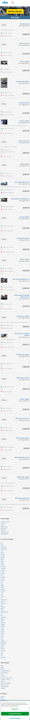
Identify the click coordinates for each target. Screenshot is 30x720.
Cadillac (3, 565)
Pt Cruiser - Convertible (6, 678)
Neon (2, 674)
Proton (2, 627)
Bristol (2, 561)
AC (1, 542)
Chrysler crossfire (24, 43)
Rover (2, 634)
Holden (2, 586)
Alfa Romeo (3, 547)
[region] (15, 710)
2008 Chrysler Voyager (23, 238)
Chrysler (3, 570)
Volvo (2, 654)
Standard (3, 643)
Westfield (3, 657)
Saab (2, 636)
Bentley (2, 556)
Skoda (2, 640)
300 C (2, 665)
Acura (2, 544)
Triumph (3, 650)
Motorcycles (4, 700)
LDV (2, 605)
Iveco (2, 593)
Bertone (3, 558)
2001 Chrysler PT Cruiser (22, 418)
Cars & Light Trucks (5, 521)
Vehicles (3, 696)
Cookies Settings (15, 718)
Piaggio (2, 624)
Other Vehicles (4, 534)
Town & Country (5, 686)
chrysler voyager (24, 61)
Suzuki (2, 647)
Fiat (2, 582)
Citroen (2, 572)
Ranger (2, 629)
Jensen (2, 596)
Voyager (3, 688)
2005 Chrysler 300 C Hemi (22, 498)
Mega (2, 610)
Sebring (3, 681)
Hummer (3, 589)
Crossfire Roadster (5, 671)
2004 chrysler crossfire (22, 378)
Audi (2, 551)
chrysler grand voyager (22, 354)
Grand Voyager (4, 672)
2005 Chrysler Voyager (23, 316)
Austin (2, 552)
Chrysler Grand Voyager (22, 81)
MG (1, 614)
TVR (2, 652)
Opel (2, 621)
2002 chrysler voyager (23, 477)
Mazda (2, 608)
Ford (2, 584)
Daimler (3, 579)
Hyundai (3, 591)
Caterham (3, 566)
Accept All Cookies (15, 714)
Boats (2, 698)
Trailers (2, 525)
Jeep (2, 594)
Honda (2, 587)
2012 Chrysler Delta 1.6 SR (21, 182)
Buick (2, 563)
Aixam (2, 545)
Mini (2, 615)
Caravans (3, 523)
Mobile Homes (4, 527)
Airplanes (3, 530)
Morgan (3, 619)
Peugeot (3, 622)
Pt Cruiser (3, 676)
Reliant (2, 631)
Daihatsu (3, 577)
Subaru (2, 645)
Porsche (3, 626)
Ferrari (2, 580)
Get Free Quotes (15, 11)
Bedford (3, 554)
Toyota (2, 648)
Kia (1, 598)
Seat (2, 638)
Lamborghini (4, 600)
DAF (2, 575)
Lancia (2, 601)
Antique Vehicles (5, 532)
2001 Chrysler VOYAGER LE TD (20, 279)
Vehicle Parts (4, 528)
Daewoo (3, 573)
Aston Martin (4, 549)
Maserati (3, 607)
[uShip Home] (5, 2)
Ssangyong (3, 641)
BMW (2, 559)
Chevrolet (3, 568)
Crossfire (3, 669)
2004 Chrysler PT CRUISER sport (20, 199)
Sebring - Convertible (6, 683)
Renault (3, 633)
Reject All (15, 709)
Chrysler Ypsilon (24, 24)
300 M (2, 667)
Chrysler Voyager (24, 217)
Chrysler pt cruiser (24, 103)
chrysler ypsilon (24, 164)
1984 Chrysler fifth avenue (21, 457)
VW (1, 655)
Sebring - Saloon (5, 685)
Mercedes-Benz (4, 612)
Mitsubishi (3, 617)
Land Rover (3, 603)
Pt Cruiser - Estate (5, 679)
